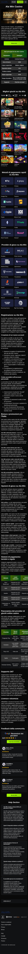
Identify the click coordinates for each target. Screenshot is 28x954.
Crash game (16, 95)
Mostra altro (14, 795)
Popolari (3, 95)
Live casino (9, 95)
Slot (23, 95)
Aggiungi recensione (14, 741)
